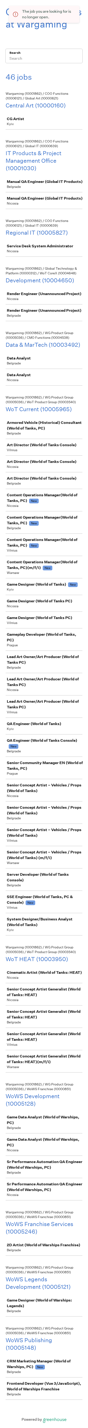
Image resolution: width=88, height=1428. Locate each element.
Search (14, 53)
